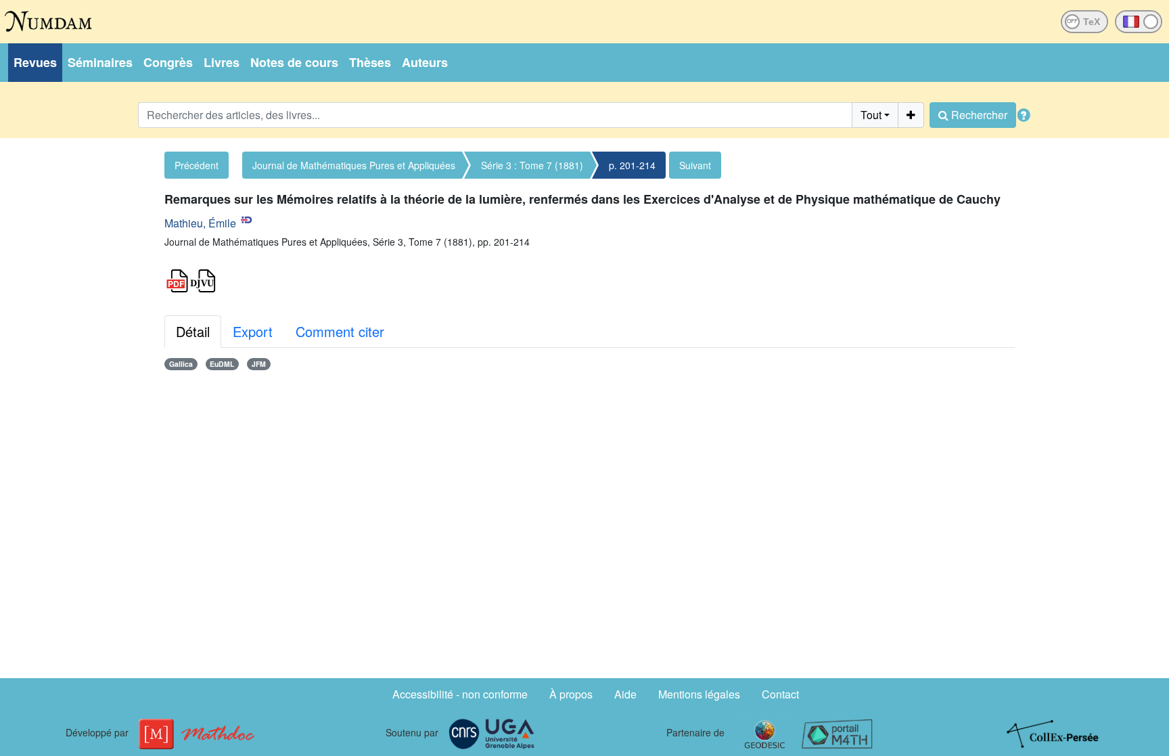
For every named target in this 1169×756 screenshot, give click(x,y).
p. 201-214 (632, 165)
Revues (35, 62)
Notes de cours (294, 62)
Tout (871, 115)
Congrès (168, 62)
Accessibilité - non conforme (460, 694)
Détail (193, 331)
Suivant (695, 165)
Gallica (181, 364)
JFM (259, 364)
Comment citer (340, 331)
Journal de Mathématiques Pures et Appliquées (353, 165)
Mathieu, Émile (200, 223)
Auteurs (425, 62)
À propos (571, 694)
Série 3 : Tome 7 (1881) (532, 165)
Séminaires (100, 62)
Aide (625, 694)
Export (253, 331)
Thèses (370, 62)
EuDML (222, 364)
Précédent (197, 165)
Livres (221, 62)
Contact (780, 694)
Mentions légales (699, 694)
